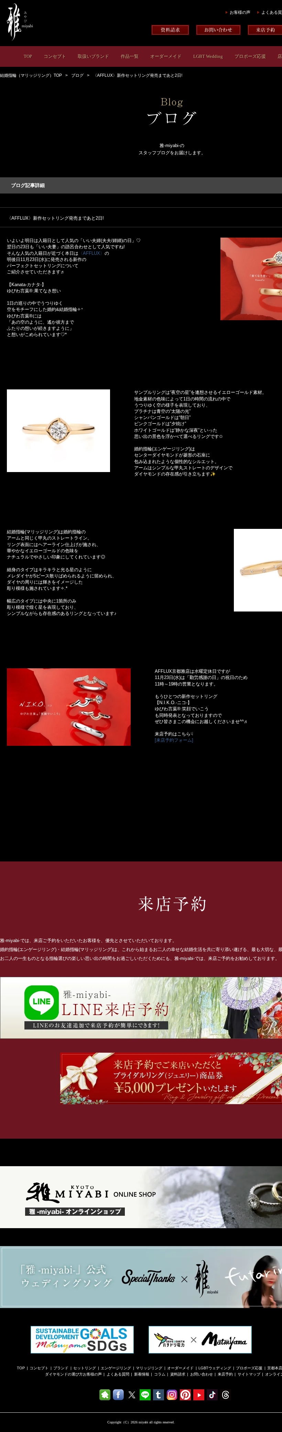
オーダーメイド (166, 56)
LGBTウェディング (214, 1368)
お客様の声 (240, 12)
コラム (159, 1374)
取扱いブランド (93, 56)
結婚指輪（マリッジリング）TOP (31, 75)
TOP (28, 56)
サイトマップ (249, 1374)
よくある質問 (118, 1374)
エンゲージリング (116, 1368)
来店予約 (225, 1374)
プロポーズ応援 (250, 56)
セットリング (84, 1368)
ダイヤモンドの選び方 (64, 1374)
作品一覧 (130, 56)
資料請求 (177, 1374)
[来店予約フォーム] (174, 740)
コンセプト (55, 56)
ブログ (77, 75)
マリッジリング (149, 1368)
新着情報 (141, 1374)
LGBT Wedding (208, 56)
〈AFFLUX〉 (91, 253)
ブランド (60, 1368)
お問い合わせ (201, 1374)
